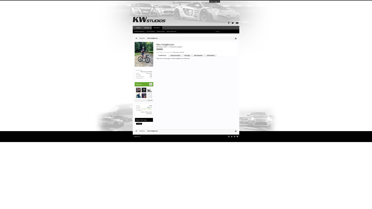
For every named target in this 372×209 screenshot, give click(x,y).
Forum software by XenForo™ (147, 139)
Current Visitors (150, 31)
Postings (187, 55)
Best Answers (198, 55)
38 (151, 84)
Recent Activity (175, 55)
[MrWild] (138, 95)
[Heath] (138, 90)
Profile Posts (162, 55)
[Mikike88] (149, 95)
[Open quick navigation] (236, 38)
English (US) (137, 136)
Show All (150, 100)
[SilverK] (144, 95)
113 (151, 78)
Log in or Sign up (214, 1)
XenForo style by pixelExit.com (171, 139)
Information (210, 55)
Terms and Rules (234, 139)
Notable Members (139, 31)
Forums (146, 28)
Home (138, 28)
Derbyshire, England (147, 109)
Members (157, 28)
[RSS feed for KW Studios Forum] (237, 136)
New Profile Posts (171, 31)
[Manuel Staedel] (149, 90)
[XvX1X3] (144, 90)
